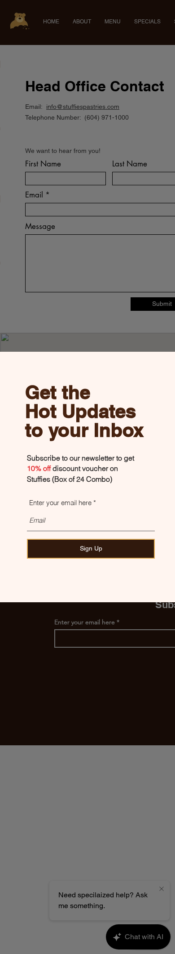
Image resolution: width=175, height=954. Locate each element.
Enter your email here (60, 502)
